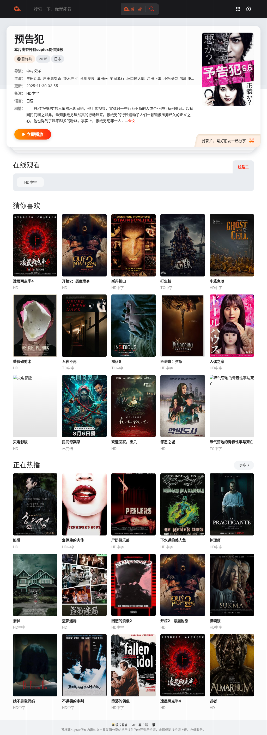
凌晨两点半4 (23, 281)
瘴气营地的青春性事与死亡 (231, 441)
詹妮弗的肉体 (73, 540)
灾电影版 (20, 441)
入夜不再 (69, 361)
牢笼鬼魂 (217, 281)
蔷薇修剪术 (22, 361)
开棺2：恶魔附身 (76, 281)
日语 (30, 101)
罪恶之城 (167, 441)
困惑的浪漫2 (121, 620)
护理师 (215, 540)
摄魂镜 (215, 620)
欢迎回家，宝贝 (124, 441)
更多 (242, 465)
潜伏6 (116, 361)
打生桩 (165, 281)
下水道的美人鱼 (173, 540)
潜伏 (16, 620)
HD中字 (30, 182)
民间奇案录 (71, 441)
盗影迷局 (69, 620)
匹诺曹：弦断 (171, 361)
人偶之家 (217, 361)
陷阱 (16, 540)
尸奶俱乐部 (120, 540)
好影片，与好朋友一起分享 (224, 140)
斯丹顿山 (118, 281)
